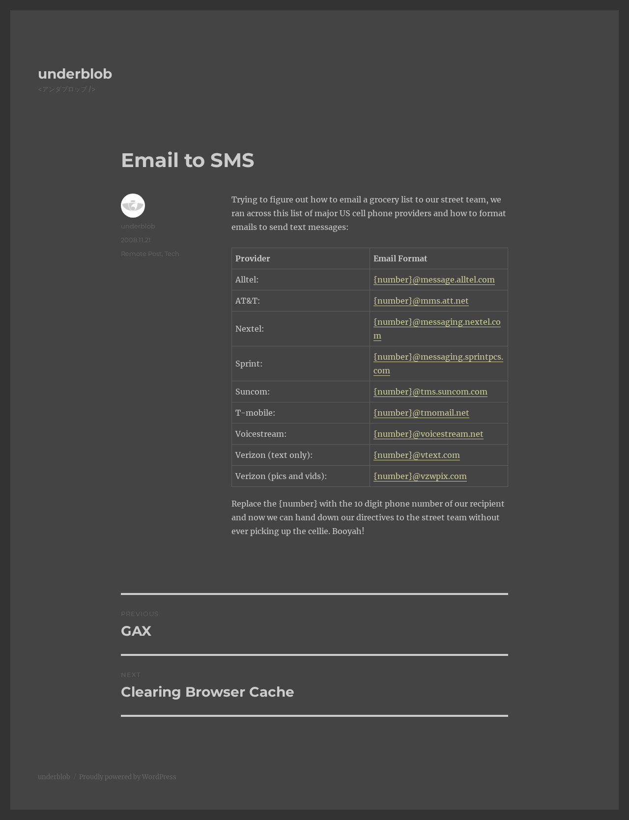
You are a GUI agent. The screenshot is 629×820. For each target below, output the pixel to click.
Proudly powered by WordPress (127, 777)
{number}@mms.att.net (421, 301)
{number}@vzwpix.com (420, 476)
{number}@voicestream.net (428, 434)
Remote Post (141, 253)
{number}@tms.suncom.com (430, 391)
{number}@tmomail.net (421, 413)
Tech (172, 253)
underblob (75, 73)
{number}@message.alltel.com (434, 279)
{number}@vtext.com (416, 455)
